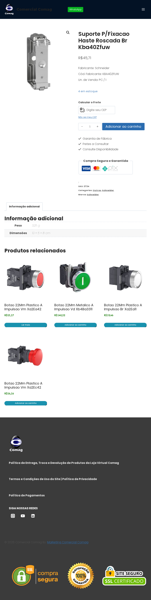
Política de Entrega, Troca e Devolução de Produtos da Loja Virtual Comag (64, 463)
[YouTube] (23, 516)
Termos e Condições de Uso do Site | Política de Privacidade (53, 479)
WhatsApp (75, 9)
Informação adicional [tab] (24, 206)
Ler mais (26, 325)
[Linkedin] (33, 516)
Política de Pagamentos (27, 495)
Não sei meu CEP (87, 117)
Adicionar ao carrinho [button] (75, 325)
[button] (68, 32)
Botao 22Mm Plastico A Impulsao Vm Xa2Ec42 (23, 385)
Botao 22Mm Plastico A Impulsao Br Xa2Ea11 (123, 307)
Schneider (108, 190)
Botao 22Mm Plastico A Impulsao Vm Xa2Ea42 (23, 307)
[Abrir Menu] (143, 9)
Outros (97, 190)
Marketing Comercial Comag (67, 542)
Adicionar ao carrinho (123, 126)
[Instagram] (13, 516)
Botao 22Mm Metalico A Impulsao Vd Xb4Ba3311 (73, 307)
